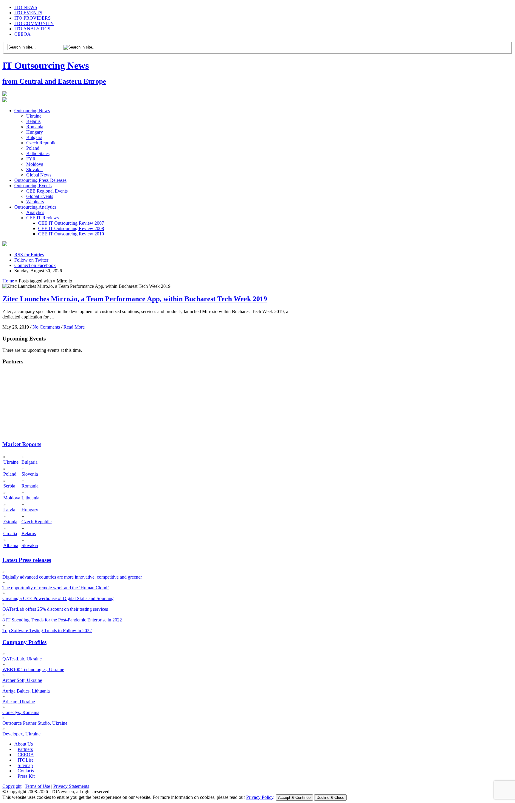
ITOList (25, 760)
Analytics (35, 212)
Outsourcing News (32, 110)
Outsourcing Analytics (35, 207)
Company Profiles (24, 642)
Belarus (33, 121)
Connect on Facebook (35, 265)
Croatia (10, 533)
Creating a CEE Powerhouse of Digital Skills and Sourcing (58, 598)
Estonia (10, 521)
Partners (25, 749)
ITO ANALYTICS (32, 28)
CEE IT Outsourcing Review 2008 (71, 228)
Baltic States (37, 153)
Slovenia (29, 474)
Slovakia (34, 169)
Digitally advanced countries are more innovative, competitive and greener (72, 576)
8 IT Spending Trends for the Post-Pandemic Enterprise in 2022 (62, 619)
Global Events (39, 196)
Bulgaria (34, 137)
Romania (34, 126)
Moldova (34, 164)
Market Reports (21, 444)
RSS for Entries (29, 254)
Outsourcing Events (33, 185)
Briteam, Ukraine (18, 701)
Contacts (26, 770)
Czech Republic (41, 142)
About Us (23, 743)
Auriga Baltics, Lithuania (26, 690)
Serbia (9, 485)
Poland (32, 148)
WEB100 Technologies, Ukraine (33, 669)
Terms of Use (37, 786)
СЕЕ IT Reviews (42, 217)
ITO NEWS (25, 7)
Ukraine (33, 115)
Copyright (11, 786)
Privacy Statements (71, 786)
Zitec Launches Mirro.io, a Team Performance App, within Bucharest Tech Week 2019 (134, 299)
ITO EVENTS (28, 12)
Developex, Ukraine (21, 733)
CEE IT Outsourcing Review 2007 (71, 223)
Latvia (9, 509)
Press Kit (26, 776)
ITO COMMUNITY (34, 23)
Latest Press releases (26, 560)
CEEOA (22, 34)
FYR (31, 158)
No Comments (46, 326)
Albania (10, 545)
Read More (74, 326)
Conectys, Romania (20, 712)
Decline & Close (330, 797)
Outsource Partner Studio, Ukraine (34, 723)
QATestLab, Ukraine (22, 658)
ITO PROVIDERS (32, 18)
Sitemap (25, 765)
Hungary (34, 132)
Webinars (35, 201)
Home (8, 280)
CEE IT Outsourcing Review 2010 (71, 233)
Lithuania (30, 497)
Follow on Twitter (31, 260)
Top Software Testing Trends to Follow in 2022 (47, 630)
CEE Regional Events (47, 190)
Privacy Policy (259, 797)
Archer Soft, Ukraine (22, 680)
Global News (38, 174)
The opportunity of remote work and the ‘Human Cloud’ (55, 587)
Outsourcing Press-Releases (40, 180)
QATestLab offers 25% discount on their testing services (55, 609)
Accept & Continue (294, 797)
